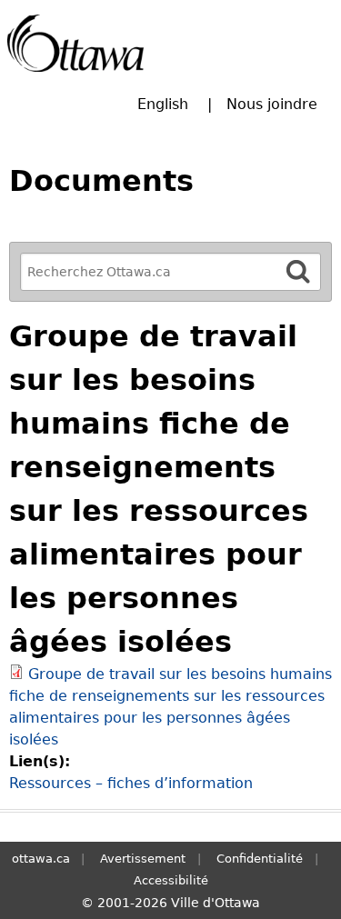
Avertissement (143, 858)
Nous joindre (271, 104)
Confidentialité (259, 858)
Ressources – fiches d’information (131, 783)
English (162, 104)
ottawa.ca (41, 858)
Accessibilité (171, 880)
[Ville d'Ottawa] (75, 43)
